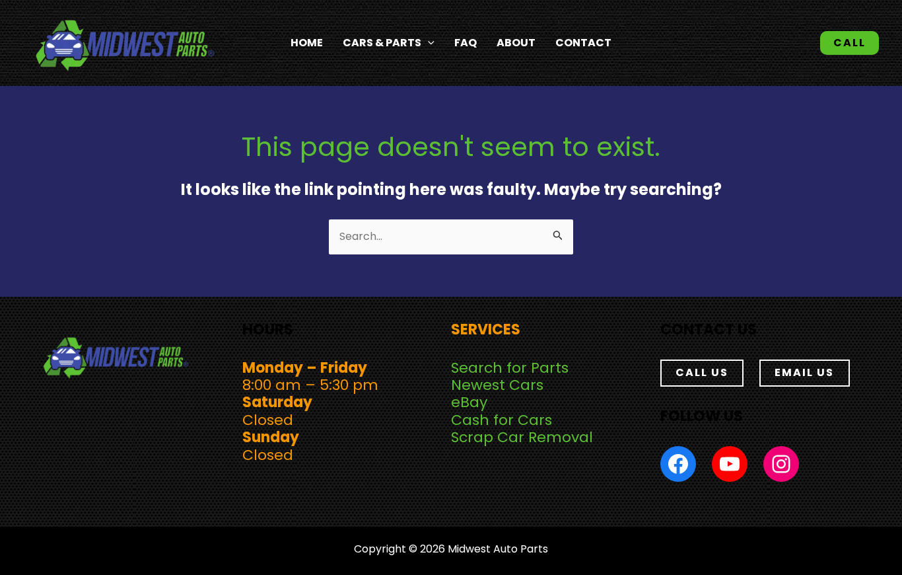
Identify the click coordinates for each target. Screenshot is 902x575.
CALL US (702, 372)
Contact (583, 42)
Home (307, 42)
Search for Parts (510, 368)
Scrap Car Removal (522, 437)
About (516, 42)
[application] (427, 43)
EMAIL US (804, 372)
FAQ (465, 42)
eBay (469, 402)
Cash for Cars (501, 420)
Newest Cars (497, 385)
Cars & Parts (382, 42)
